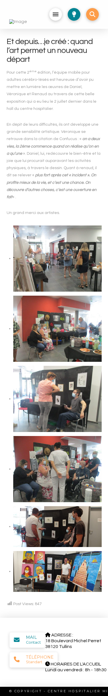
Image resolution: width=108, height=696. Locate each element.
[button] (55, 14)
